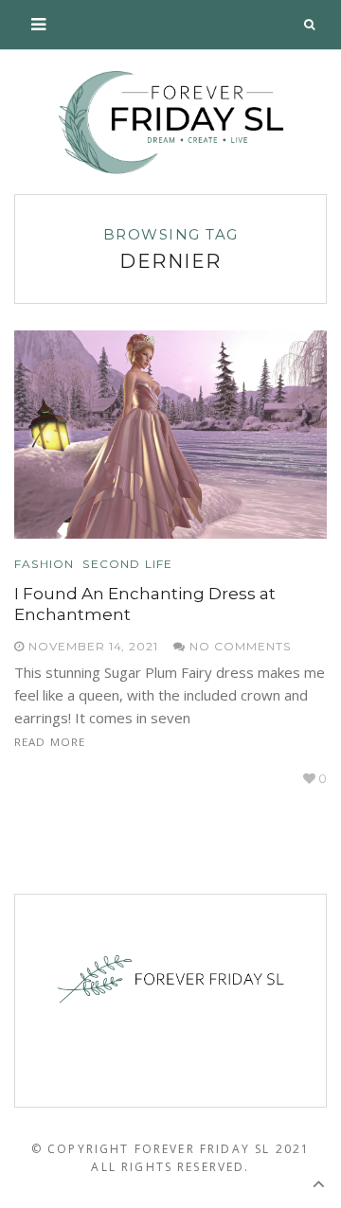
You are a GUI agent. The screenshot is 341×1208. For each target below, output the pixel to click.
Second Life (127, 564)
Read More (49, 742)
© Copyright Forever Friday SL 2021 (170, 1149)
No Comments (238, 646)
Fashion (44, 564)
